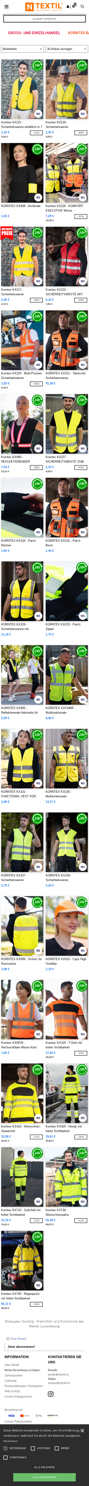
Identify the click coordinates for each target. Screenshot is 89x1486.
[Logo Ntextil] (44, 6)
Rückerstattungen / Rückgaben (24, 1386)
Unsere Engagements (18, 1396)
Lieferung (10, 1380)
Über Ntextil (12, 1365)
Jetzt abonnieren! (21, 1346)
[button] (68, 6)
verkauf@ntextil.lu (59, 1383)
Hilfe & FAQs (12, 1391)
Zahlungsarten (14, 1375)
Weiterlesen (10, 1441)
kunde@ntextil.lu (58, 1374)
